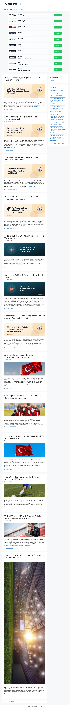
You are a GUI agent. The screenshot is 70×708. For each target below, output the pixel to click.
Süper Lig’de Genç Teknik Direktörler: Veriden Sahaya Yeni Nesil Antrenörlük (24, 317)
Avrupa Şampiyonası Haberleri (11, 189)
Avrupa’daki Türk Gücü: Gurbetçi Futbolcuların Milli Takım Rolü (18, 356)
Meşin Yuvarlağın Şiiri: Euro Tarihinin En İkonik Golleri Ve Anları (21, 478)
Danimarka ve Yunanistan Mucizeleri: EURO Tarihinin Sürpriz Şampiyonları (57, 139)
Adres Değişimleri (13, 9)
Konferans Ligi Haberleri (10, 228)
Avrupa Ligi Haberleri (9, 150)
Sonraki (12, 701)
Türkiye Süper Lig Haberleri (10, 347)
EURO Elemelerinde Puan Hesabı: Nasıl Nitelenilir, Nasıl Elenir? (21, 158)
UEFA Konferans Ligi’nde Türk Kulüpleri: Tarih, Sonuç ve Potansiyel (21, 197)
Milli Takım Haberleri (9, 109)
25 (9, 701)
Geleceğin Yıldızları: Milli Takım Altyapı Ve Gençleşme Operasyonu (22, 396)
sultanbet (52, 80)
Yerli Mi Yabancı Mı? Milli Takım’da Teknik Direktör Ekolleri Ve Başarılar (22, 517)
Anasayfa (6, 9)
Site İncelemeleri (22, 9)
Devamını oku (37, 106)
